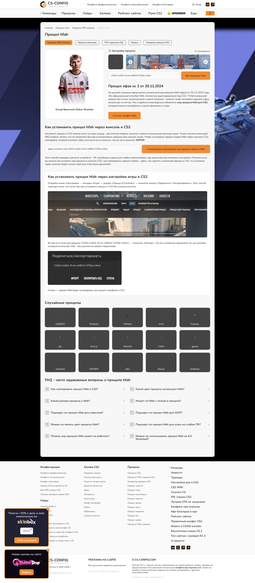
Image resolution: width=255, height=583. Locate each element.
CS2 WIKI (177, 487)
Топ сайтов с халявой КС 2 (188, 536)
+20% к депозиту (27, 540)
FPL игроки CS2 (181, 497)
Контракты (89, 494)
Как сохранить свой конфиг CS (55, 527)
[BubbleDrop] (26, 562)
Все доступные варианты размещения (107, 565)
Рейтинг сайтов (181, 516)
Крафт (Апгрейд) (92, 503)
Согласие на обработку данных (103, 571)
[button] (155, 67)
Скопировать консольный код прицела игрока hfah (176, 149)
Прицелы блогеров (87, 42)
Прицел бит (133, 515)
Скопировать (203, 51)
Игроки (134, 42)
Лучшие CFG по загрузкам (188, 502)
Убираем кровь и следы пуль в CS (57, 540)
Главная (49, 28)
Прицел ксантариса (137, 494)
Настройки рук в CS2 (184, 482)
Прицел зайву (134, 520)
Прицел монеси (135, 498)
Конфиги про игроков (185, 506)
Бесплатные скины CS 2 (186, 531)
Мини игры (89, 498)
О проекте (177, 540)
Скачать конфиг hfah (124, 115)
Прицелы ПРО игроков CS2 (141, 477)
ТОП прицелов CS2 (113, 42)
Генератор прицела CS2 (157, 42)
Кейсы (87, 507)
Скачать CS (178, 492)
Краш (86, 490)
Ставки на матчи (92, 515)
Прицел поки (134, 490)
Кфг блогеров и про (184, 511)
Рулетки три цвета (93, 477)
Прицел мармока (136, 511)
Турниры (177, 477)
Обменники (89, 511)
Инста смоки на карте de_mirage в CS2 (59, 532)
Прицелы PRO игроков (83, 28)
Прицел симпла (135, 485)
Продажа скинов (92, 473)
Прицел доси (134, 507)
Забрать (26, 572)
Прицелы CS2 (62, 28)
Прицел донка (134, 503)
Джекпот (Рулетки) (93, 485)
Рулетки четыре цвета (95, 481)
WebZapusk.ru (156, 577)
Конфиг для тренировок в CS (54, 523)
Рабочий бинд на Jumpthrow (54, 536)
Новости (176, 472)
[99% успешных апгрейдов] (176, 13)
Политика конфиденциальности (56, 573)
